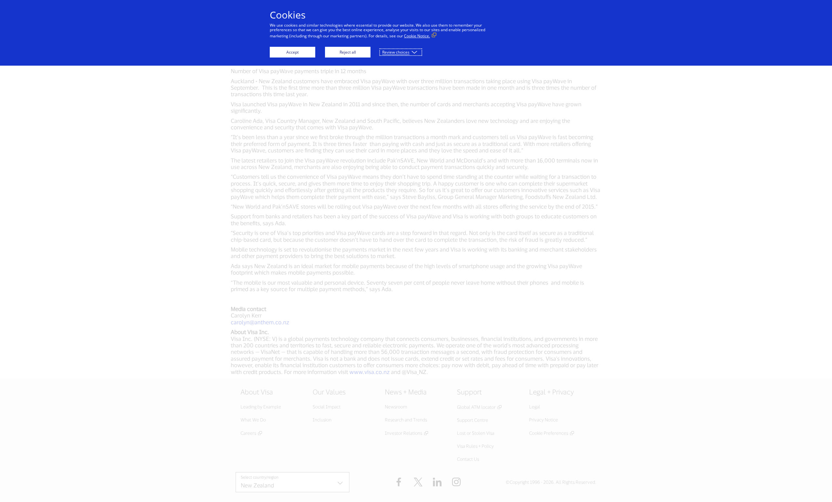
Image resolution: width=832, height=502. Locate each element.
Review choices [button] (396, 52)
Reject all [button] (348, 52)
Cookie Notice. (417, 36)
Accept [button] (292, 52)
